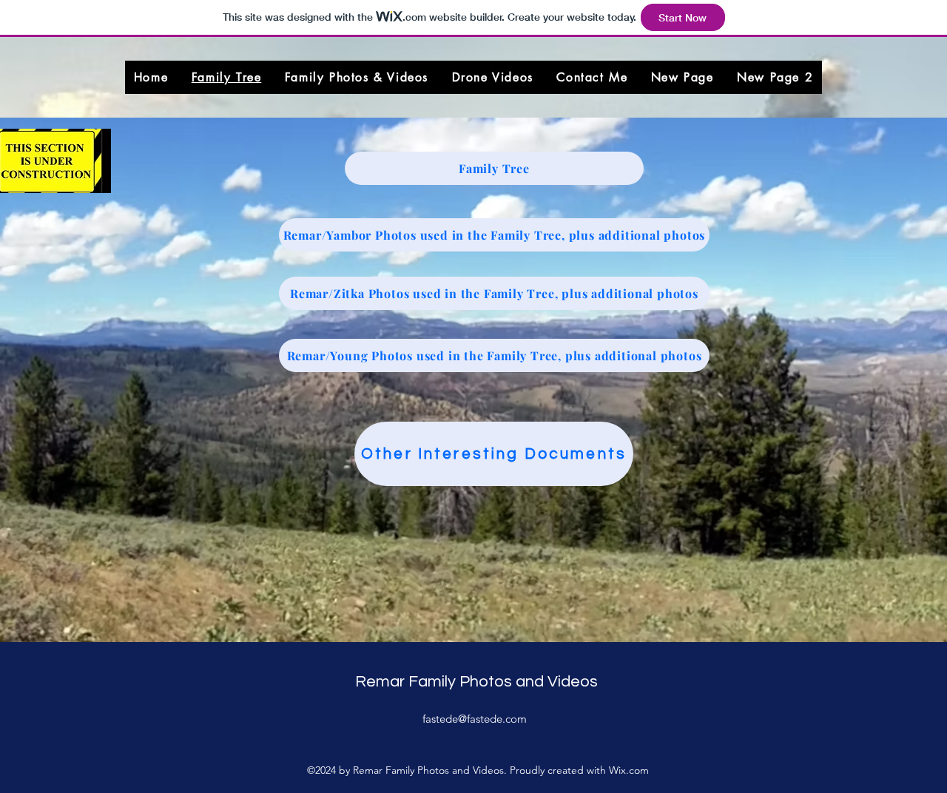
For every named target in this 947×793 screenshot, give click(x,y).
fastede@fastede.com (474, 719)
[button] (356, 77)
